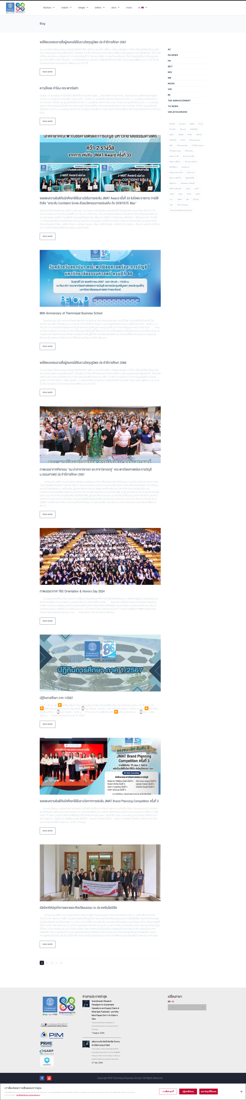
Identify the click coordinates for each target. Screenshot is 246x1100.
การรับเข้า (64, 8)
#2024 (172, 124)
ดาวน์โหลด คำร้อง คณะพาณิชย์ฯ (59, 88)
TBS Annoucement (179, 100)
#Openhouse (194, 140)
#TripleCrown (175, 151)
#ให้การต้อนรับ (175, 189)
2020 (171, 194)
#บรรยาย (185, 167)
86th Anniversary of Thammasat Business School (71, 313)
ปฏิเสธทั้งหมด (188, 1091)
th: (139, 8)
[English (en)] (173, 1001)
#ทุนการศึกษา (175, 161)
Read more (48, 72)
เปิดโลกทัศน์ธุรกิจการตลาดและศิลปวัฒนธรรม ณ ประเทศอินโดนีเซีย (78, 908)
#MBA (181, 134)
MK (169, 78)
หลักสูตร (81, 8)
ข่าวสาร (129, 8)
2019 (196, 189)
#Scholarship (182, 145)
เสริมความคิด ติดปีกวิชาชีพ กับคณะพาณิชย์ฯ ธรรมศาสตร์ (106, 1043)
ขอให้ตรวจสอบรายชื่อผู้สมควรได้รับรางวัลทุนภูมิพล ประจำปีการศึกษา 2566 (83, 362)
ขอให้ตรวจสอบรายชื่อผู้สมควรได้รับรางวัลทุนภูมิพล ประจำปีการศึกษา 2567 (83, 42)
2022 (189, 194)
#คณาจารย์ (174, 156)
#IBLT (171, 134)
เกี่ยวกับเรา (47, 8)
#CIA (201, 124)
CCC (171, 199)
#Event (183, 129)
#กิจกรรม (189, 151)
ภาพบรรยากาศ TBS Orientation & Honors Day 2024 (72, 591)
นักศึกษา (98, 8)
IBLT (170, 66)
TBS (171, 205)
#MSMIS (173, 140)
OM (170, 89)
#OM (183, 140)
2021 (180, 194)
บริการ (113, 8)
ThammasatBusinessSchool (180, 210)
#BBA (192, 124)
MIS (170, 72)
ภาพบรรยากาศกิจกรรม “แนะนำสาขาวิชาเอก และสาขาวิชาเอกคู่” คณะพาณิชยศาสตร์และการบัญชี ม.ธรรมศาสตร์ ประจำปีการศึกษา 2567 (96, 472)
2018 (188, 189)
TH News (173, 106)
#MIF (190, 134)
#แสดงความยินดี (187, 183)
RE (169, 95)
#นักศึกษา (173, 167)
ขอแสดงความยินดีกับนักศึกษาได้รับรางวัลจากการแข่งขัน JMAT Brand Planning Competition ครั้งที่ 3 (99, 801)
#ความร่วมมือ (188, 156)
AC (169, 49)
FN (169, 61)
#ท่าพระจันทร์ (190, 161)
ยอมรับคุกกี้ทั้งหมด (208, 1091)
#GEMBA (194, 129)
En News (173, 55)
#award (182, 124)
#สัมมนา (173, 183)
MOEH (171, 83)
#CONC (172, 129)
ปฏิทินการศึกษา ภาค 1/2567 (56, 698)
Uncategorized (177, 112)
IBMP (179, 199)
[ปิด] (241, 1091)
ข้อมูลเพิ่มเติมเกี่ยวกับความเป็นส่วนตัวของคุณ (28, 1095)
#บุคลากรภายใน (176, 172)
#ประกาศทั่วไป (175, 178)
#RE (171, 145)
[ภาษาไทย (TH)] (169, 1001)
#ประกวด (190, 172)
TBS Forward (182, 205)
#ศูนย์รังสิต (189, 178)
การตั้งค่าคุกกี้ (168, 1091)
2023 (197, 194)
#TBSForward (197, 145)
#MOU (199, 134)
